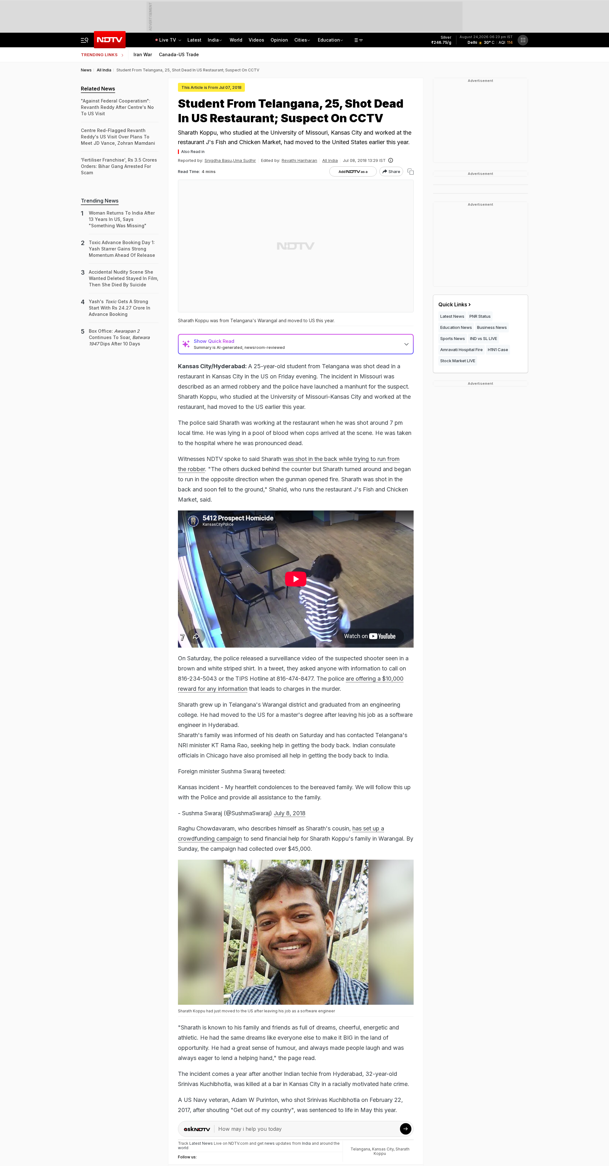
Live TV (168, 40)
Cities (300, 40)
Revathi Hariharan (299, 160)
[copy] (411, 172)
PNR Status (480, 316)
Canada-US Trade (179, 54)
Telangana (360, 1149)
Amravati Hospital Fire (461, 349)
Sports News (452, 338)
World (236, 40)
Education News (456, 327)
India (213, 40)
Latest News (452, 316)
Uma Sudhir (244, 160)
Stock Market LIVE (457, 360)
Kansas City (383, 1149)
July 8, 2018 (289, 813)
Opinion (279, 40)
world (183, 1147)
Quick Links (452, 304)
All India (330, 160)
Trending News (100, 200)
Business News (492, 327)
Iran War (143, 54)
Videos (256, 40)
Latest (194, 40)
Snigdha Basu (218, 160)
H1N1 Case (498, 349)
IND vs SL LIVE (483, 338)
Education (329, 40)
